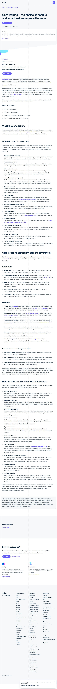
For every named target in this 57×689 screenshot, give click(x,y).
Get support (46, 637)
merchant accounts (32, 313)
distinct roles (6, 259)
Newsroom (46, 627)
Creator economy (34, 622)
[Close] (54, 681)
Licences (45, 612)
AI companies (33, 621)
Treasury (18, 644)
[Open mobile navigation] (54, 2)
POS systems (26, 431)
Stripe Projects (33, 669)
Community (46, 601)
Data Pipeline (19, 613)
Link (17, 624)
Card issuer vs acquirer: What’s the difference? (14, 67)
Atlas (17, 597)
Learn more (5, 38)
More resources (7, 7)
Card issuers (6, 79)
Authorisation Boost (21, 599)
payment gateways (16, 94)
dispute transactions (30, 215)
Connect (18, 609)
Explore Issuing (6, 576)
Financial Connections (21, 617)
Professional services (35, 638)
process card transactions (40, 308)
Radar (17, 634)
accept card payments (10, 315)
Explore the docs (34, 575)
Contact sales (5, 527)
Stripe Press (46, 629)
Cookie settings (47, 616)
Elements (18, 615)
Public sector (33, 639)
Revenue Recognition (21, 636)
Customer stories (47, 597)
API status (32, 664)
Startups (32, 597)
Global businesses (34, 609)
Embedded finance (34, 605)
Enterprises (32, 595)
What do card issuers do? (8, 64)
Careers (45, 626)
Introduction (5, 59)
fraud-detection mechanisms (27, 199)
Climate (18, 607)
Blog (44, 599)
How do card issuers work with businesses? (13, 69)
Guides (45, 595)
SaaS (31, 619)
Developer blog (33, 671)
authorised (47, 277)
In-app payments (34, 611)
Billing (17, 601)
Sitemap (45, 614)
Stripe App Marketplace (35, 649)
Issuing (16, 7)
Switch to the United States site (29, 685)
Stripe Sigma (19, 638)
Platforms (32, 617)
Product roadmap (47, 624)
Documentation (33, 660)
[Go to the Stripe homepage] (3, 593)
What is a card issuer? (7, 62)
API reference (33, 662)
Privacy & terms (47, 607)
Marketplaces (33, 613)
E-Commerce (33, 603)
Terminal (18, 642)
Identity (18, 619)
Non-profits (32, 636)
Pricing (17, 595)
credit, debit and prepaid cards (26, 132)
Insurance (32, 630)
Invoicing (18, 621)
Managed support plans (49, 639)
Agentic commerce (34, 599)
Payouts (18, 632)
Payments (18, 630)
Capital (17, 603)
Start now (5, 556)
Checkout (18, 605)
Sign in (45, 642)
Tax (17, 640)
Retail (31, 641)
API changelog (33, 666)
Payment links (19, 628)
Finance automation (34, 607)
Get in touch (6, 22)
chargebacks (36, 339)
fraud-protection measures (39, 446)
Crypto (17, 611)
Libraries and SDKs (34, 668)
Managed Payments (21, 626)
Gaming (31, 624)
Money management (35, 615)
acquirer (15, 306)
